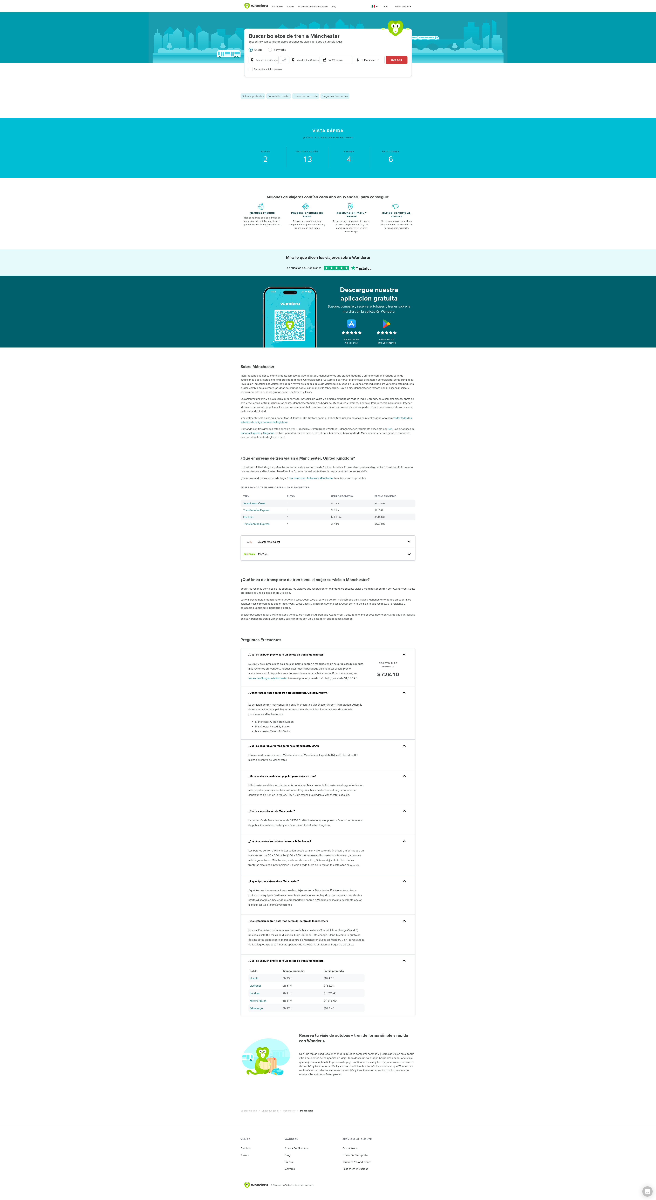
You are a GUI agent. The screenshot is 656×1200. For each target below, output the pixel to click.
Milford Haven (258, 1000)
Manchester (289, 1110)
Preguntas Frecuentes (335, 96)
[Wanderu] (256, 6)
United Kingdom (270, 1110)
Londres (254, 993)
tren (390, 428)
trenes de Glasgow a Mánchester (267, 678)
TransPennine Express (256, 510)
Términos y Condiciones (357, 1161)
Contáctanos (350, 1148)
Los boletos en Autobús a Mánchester (311, 478)
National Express (250, 432)
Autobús (246, 1148)
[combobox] (263, 60)
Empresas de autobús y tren (313, 6)
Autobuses (277, 6)
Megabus (268, 432)
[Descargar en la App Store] (351, 323)
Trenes (290, 6)
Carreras (290, 1168)
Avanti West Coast (254, 503)
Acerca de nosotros (297, 1148)
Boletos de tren (249, 1110)
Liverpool (255, 985)
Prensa (289, 1161)
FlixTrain (248, 517)
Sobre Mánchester (278, 96)
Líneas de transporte (305, 96)
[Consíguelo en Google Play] (386, 323)
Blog (333, 6)
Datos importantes (253, 96)
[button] (374, 6)
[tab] (258, 52)
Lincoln (254, 978)
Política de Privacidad (355, 1168)
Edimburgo (256, 1008)
